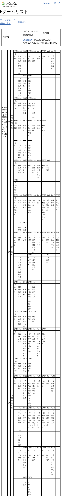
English (46, 3)
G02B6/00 (28, 40)
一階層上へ (20, 22)
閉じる (57, 3)
